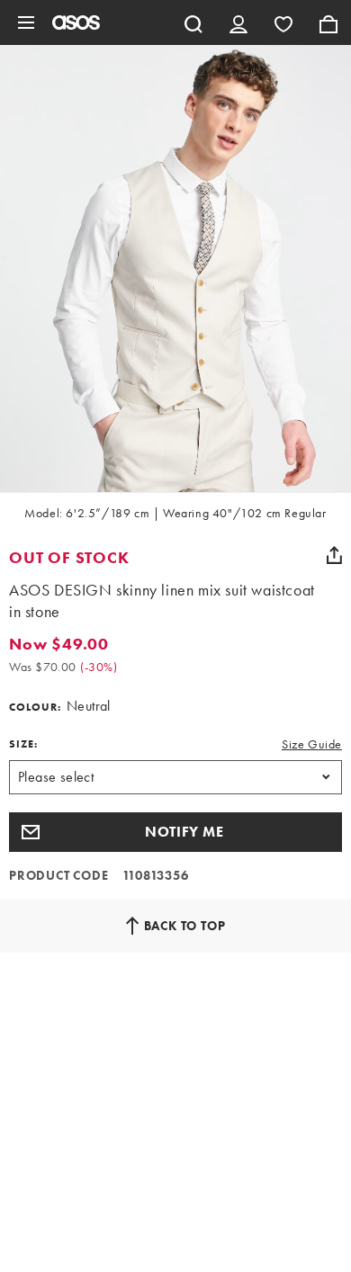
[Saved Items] (283, 22)
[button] (175, 832)
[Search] (193, 22)
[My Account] (238, 22)
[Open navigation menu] (26, 22)
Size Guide (312, 744)
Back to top (185, 926)
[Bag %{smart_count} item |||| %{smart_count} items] (328, 22)
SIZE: (23, 744)
